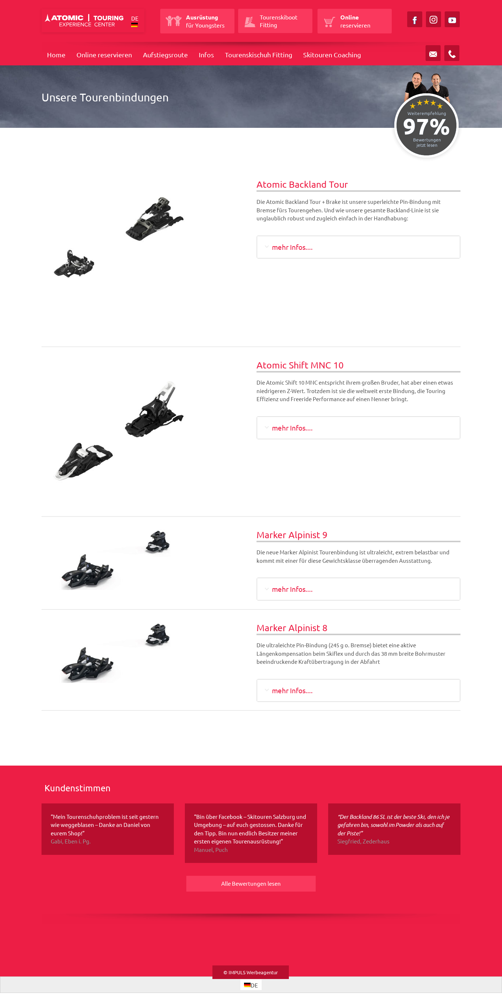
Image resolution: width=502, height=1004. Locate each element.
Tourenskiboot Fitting (278, 20)
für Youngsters (205, 21)
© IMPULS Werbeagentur (250, 972)
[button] (136, 21)
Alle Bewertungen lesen (251, 883)
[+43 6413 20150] (451, 53)
